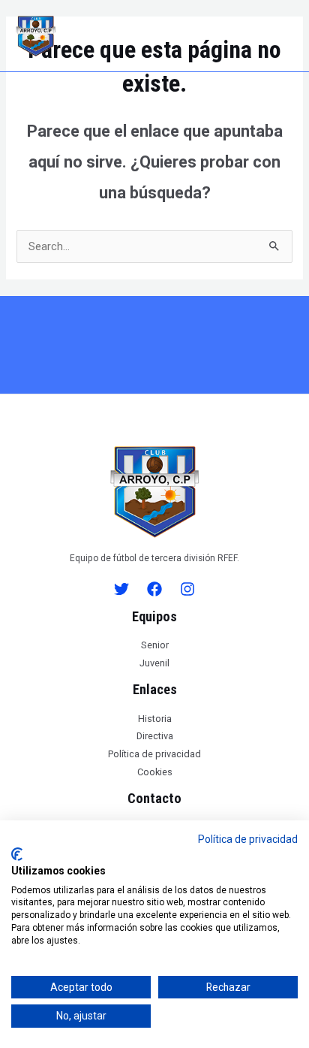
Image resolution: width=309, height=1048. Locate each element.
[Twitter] (121, 588)
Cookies (154, 772)
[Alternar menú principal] (285, 35)
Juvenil (155, 663)
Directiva (154, 735)
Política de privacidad (154, 754)
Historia (155, 718)
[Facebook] (154, 588)
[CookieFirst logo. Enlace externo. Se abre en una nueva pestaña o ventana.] (16, 854)
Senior (155, 645)
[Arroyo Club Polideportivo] (35, 36)
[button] (155, 36)
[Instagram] (187, 588)
